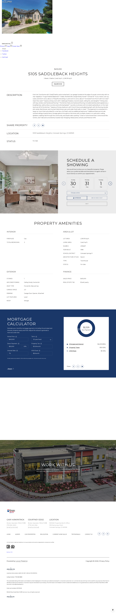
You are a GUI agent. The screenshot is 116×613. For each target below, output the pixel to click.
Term (33, 336)
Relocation (44, 534)
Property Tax (35, 343)
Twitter (4, 54)
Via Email (5, 57)
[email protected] (12, 527)
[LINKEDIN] (107, 533)
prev (4, 39)
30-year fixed (37, 339)
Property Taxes (75, 347)
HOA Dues (34, 350)
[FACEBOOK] (99, 533)
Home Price (11, 336)
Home (8, 534)
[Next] (110, 183)
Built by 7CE (9, 552)
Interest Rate (11, 350)
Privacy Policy (104, 561)
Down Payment (12, 343)
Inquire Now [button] (58, 84)
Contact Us (88, 534)
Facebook (5, 51)
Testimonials (75, 534)
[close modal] (114, 2)
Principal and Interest (76, 344)
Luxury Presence (21, 561)
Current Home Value (60, 534)
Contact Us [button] (58, 477)
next (8, 39)
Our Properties (30, 534)
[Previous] (64, 183)
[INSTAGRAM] (103, 533)
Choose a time (75, 193)
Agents (17, 534)
